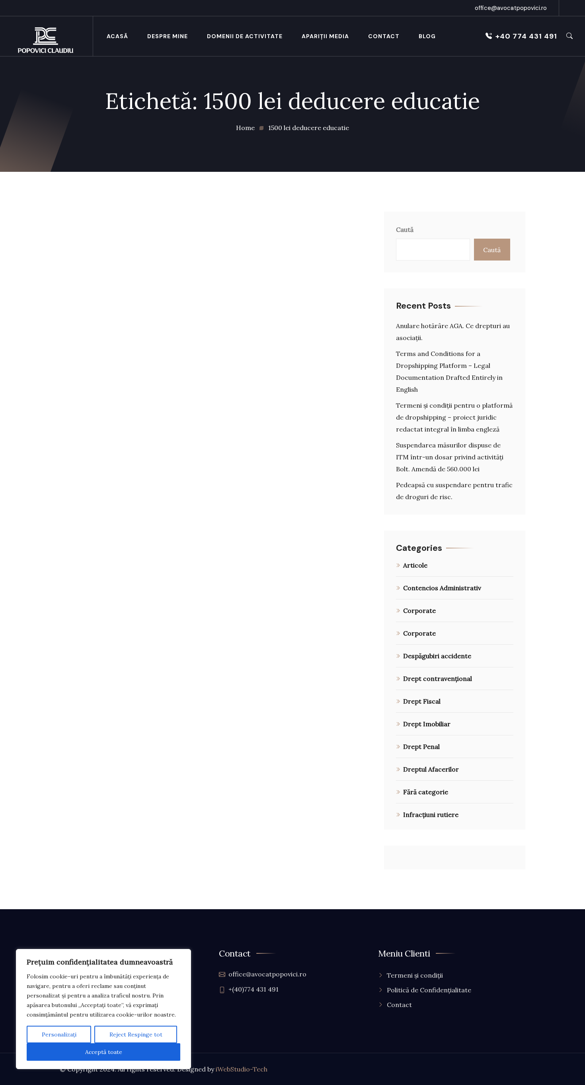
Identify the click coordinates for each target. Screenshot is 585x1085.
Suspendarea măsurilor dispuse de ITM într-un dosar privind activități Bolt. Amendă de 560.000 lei (449, 457)
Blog (427, 36)
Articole (415, 565)
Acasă (117, 36)
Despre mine (167, 36)
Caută (404, 229)
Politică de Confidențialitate (429, 990)
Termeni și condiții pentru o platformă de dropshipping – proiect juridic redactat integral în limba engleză (454, 417)
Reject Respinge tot (135, 1034)
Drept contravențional (437, 678)
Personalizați (59, 1034)
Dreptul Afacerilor (431, 769)
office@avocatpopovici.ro (511, 8)
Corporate (419, 610)
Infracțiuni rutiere (430, 815)
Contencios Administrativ (442, 588)
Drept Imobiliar (426, 724)
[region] (103, 1009)
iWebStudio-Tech (241, 1069)
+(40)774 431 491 (253, 989)
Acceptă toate (103, 1052)
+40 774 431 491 (526, 36)
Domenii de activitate (245, 36)
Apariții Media (325, 36)
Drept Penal (421, 747)
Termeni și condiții (415, 975)
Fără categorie (425, 792)
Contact (384, 36)
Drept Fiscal (422, 701)
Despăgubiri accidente (437, 656)
